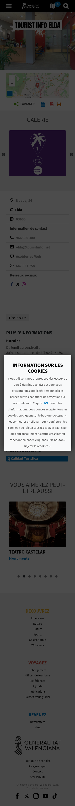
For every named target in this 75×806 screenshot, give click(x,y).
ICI (46, 403)
